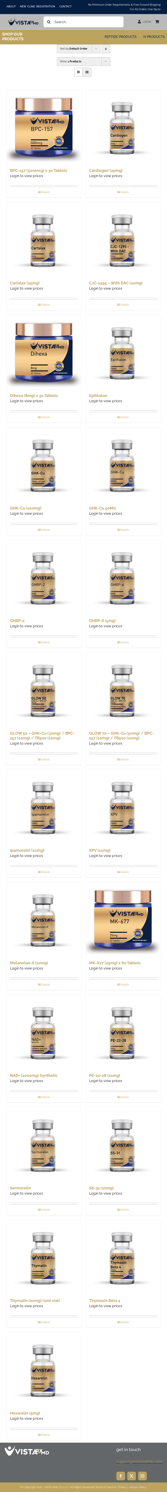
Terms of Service (105, 1487)
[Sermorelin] (44, 1144)
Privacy (122, 1487)
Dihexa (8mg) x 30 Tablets (34, 395)
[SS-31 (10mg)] (123, 1144)
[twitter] (131, 1476)
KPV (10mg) (99, 850)
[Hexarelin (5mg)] (44, 1369)
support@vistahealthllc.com (139, 1462)
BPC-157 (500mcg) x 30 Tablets (38, 170)
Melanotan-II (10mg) (29, 963)
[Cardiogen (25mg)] (123, 127)
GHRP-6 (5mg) (102, 620)
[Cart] (157, 22)
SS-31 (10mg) (101, 1188)
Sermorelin (20, 1188)
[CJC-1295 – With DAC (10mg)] (123, 239)
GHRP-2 (17, 620)
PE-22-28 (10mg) (104, 1075)
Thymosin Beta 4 (104, 1300)
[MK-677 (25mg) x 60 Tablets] (123, 919)
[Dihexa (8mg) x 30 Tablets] (44, 352)
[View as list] (87, 72)
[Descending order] (106, 48)
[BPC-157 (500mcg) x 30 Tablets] (44, 127)
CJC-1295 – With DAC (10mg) (116, 283)
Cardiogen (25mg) (106, 170)
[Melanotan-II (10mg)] (44, 919)
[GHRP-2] (44, 577)
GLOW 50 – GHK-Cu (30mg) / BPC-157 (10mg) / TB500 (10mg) (42, 735)
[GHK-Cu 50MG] (123, 464)
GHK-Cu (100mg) (25, 508)
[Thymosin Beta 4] (123, 1257)
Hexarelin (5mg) (25, 1413)
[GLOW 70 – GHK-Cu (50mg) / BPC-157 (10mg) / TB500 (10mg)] (123, 690)
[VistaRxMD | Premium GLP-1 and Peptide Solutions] (23, 20)
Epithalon (98, 395)
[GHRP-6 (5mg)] (123, 577)
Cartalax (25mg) (25, 283)
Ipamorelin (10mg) (27, 850)
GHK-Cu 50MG (102, 508)
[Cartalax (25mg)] (44, 239)
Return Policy (138, 1487)
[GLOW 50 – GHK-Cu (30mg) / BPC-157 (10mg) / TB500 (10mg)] (44, 690)
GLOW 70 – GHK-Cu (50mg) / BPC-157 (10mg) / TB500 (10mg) (121, 735)
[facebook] (120, 1476)
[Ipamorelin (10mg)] (44, 807)
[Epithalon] (123, 352)
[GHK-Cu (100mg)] (44, 464)
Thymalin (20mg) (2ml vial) (35, 1300)
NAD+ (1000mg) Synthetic (34, 1075)
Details (45, 192)
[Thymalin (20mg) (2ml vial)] (44, 1257)
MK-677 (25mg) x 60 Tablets (115, 963)
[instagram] (142, 1476)
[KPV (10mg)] (123, 807)
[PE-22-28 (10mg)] (123, 1032)
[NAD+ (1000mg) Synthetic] (44, 1032)
